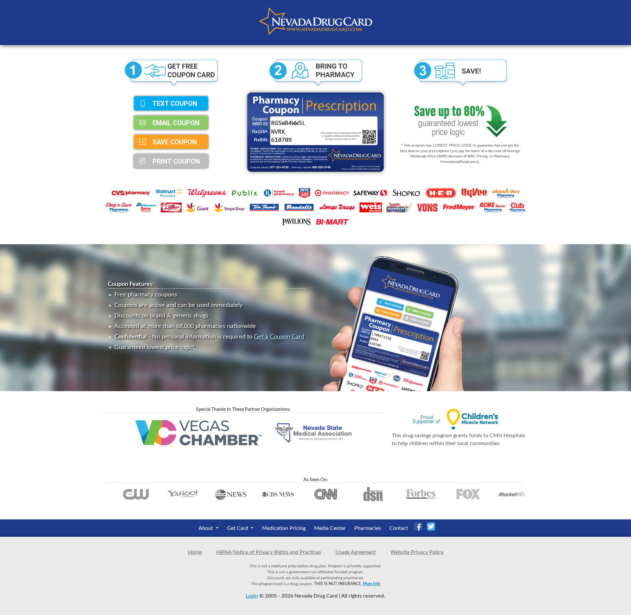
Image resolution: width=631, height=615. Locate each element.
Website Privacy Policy (416, 552)
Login (252, 596)
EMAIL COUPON (175, 123)
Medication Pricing (284, 528)
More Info (371, 584)
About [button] (206, 528)
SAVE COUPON (174, 142)
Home (195, 552)
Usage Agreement (356, 552)
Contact (398, 528)
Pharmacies (367, 528)
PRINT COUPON (175, 161)
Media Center (330, 528)
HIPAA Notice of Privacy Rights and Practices (268, 552)
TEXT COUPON (174, 103)
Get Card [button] (238, 528)
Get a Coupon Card (279, 337)
